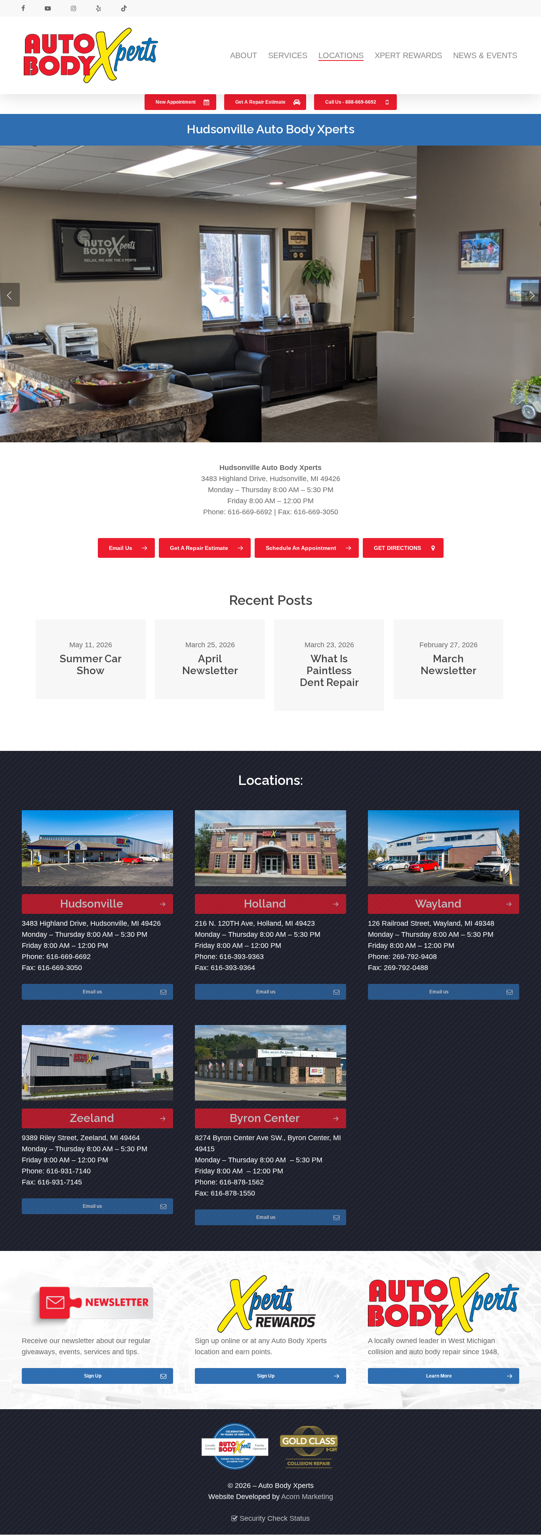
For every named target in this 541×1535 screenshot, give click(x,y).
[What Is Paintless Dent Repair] (329, 665)
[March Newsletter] (448, 659)
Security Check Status (274, 1518)
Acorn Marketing (307, 1497)
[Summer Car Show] (90, 659)
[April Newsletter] (210, 659)
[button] (180, 102)
